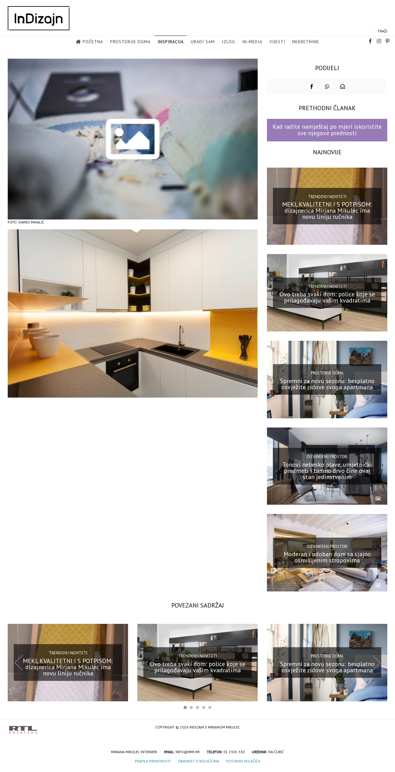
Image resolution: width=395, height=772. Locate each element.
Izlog (228, 41)
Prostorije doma (130, 41)
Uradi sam (203, 41)
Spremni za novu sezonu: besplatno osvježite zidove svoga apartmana (327, 384)
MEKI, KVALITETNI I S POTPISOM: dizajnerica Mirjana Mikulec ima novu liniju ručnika (327, 210)
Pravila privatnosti (153, 761)
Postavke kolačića (243, 761)
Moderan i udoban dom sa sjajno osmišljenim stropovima (327, 557)
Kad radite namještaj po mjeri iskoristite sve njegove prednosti (327, 130)
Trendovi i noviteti (327, 196)
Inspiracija (171, 41)
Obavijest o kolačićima (198, 761)
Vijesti (277, 41)
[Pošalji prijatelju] (342, 86)
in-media (252, 41)
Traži (382, 31)
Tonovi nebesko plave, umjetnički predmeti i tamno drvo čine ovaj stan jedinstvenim (327, 470)
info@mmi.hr (188, 751)
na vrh (379, 727)
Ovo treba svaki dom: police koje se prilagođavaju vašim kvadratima (327, 297)
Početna (93, 41)
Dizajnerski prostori (327, 456)
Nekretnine (305, 41)
